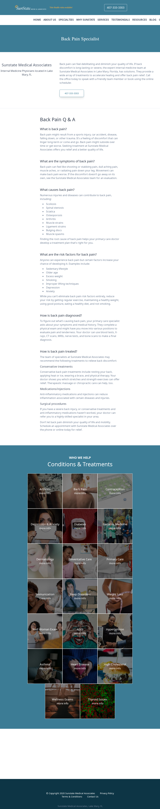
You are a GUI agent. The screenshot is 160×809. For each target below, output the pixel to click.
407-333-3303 (115, 7)
